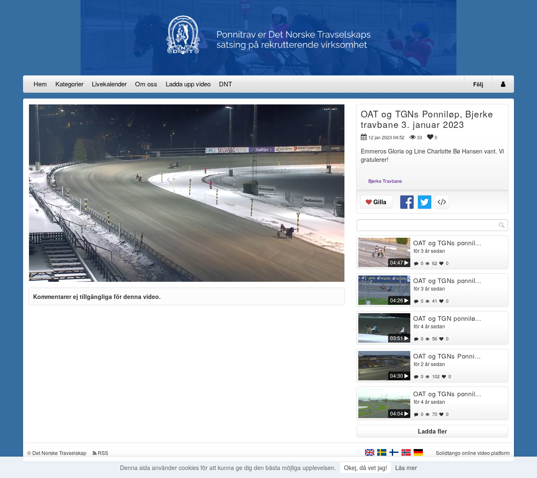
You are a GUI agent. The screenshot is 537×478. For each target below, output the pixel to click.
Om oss (146, 83)
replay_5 (134, 186)
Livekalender (109, 83)
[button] (41, 272)
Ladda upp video (188, 83)
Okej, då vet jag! (365, 467)
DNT (225, 83)
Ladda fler (432, 431)
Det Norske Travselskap (59, 452)
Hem (40, 83)
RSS (103, 452)
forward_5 (238, 186)
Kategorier (69, 83)
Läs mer (406, 467)
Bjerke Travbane (385, 180)
